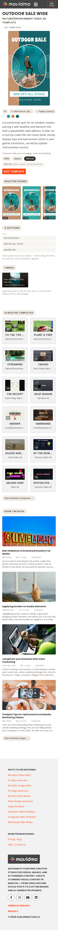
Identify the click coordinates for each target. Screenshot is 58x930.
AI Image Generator (18, 790)
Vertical (30, 158)
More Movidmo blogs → (16, 738)
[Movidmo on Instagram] (19, 897)
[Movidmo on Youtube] (27, 897)
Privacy (13, 911)
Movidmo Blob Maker (19, 796)
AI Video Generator (18, 780)
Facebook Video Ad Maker (21, 811)
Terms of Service (18, 905)
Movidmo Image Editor (20, 785)
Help (10, 844)
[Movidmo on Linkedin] (36, 897)
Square (17, 158)
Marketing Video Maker (20, 822)
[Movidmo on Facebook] (11, 897)
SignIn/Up (51, 4)
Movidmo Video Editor (19, 775)
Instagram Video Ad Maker (22, 816)
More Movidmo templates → (19, 498)
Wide (6, 158)
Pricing (11, 839)
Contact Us (20, 844)
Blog (19, 839)
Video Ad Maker (16, 806)
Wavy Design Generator (20, 801)
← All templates (11, 27)
